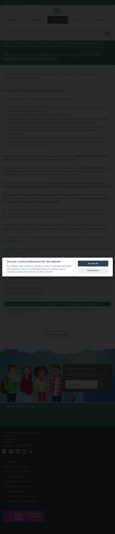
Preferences (93, 270)
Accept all (93, 263)
